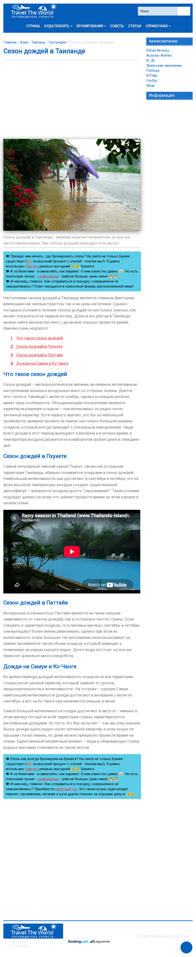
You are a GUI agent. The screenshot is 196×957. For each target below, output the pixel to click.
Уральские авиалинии (164, 65)
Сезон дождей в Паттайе (37, 355)
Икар (150, 85)
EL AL (150, 60)
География (57, 42)
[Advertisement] (72, 99)
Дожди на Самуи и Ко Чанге (39, 363)
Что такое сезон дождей (37, 338)
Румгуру (31, 266)
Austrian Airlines (159, 55)
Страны (33, 26)
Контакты (20, 946)
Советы (117, 26)
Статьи (134, 26)
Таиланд (38, 42)
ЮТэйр (151, 75)
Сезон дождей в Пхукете (36, 346)
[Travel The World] (33, 11)
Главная (9, 42)
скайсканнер (48, 276)
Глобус (152, 80)
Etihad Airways (157, 50)
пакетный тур (66, 789)
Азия (24, 42)
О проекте (21, 941)
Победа (152, 70)
